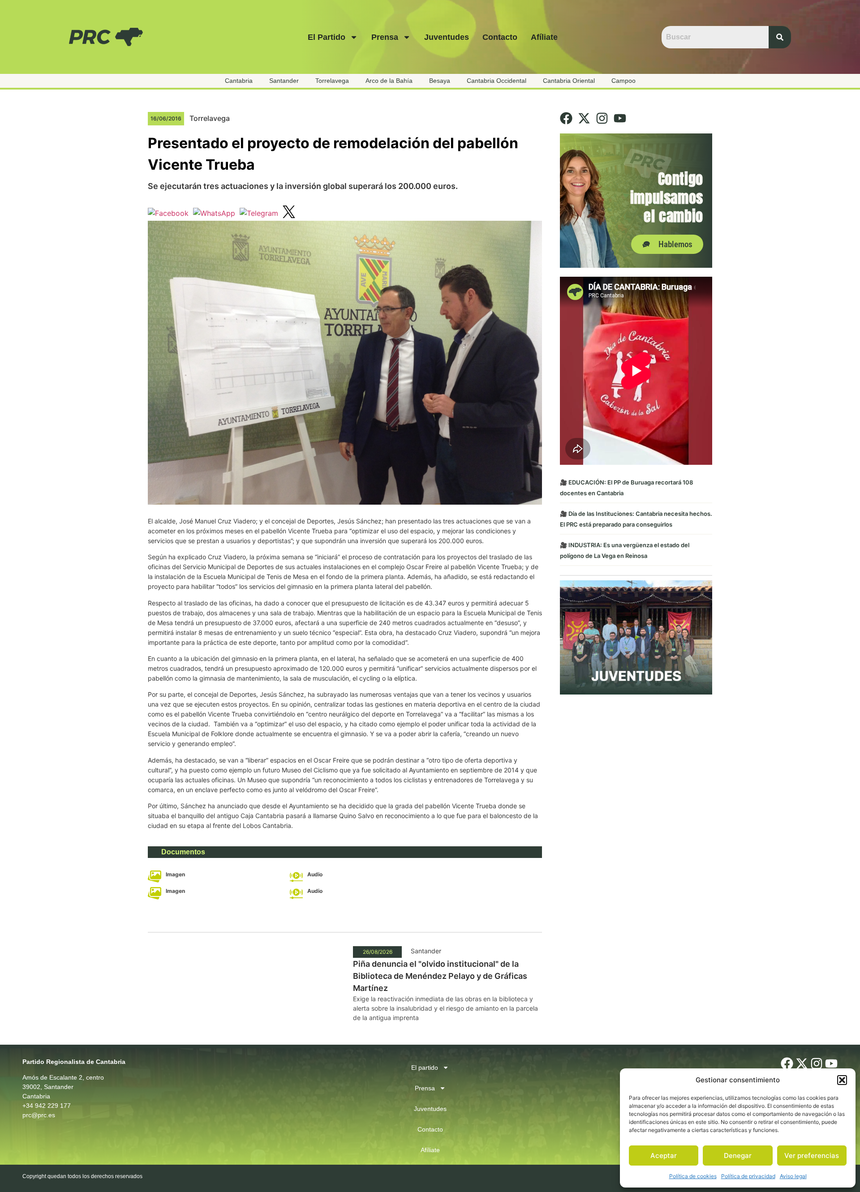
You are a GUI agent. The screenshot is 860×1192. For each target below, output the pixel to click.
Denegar (738, 1155)
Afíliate (544, 37)
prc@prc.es (38, 1115)
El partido (326, 37)
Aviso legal (793, 1176)
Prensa (384, 37)
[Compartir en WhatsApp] (214, 213)
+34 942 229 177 (46, 1105)
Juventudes (446, 37)
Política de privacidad (748, 1176)
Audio (314, 874)
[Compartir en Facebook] (168, 213)
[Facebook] (566, 118)
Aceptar (663, 1155)
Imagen (175, 874)
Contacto (499, 37)
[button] (842, 1080)
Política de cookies (693, 1176)
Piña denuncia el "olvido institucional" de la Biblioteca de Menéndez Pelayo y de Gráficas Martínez (440, 976)
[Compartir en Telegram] (259, 213)
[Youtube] (620, 118)
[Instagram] (602, 118)
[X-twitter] (584, 118)
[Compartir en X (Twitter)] (289, 213)
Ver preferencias (811, 1155)
